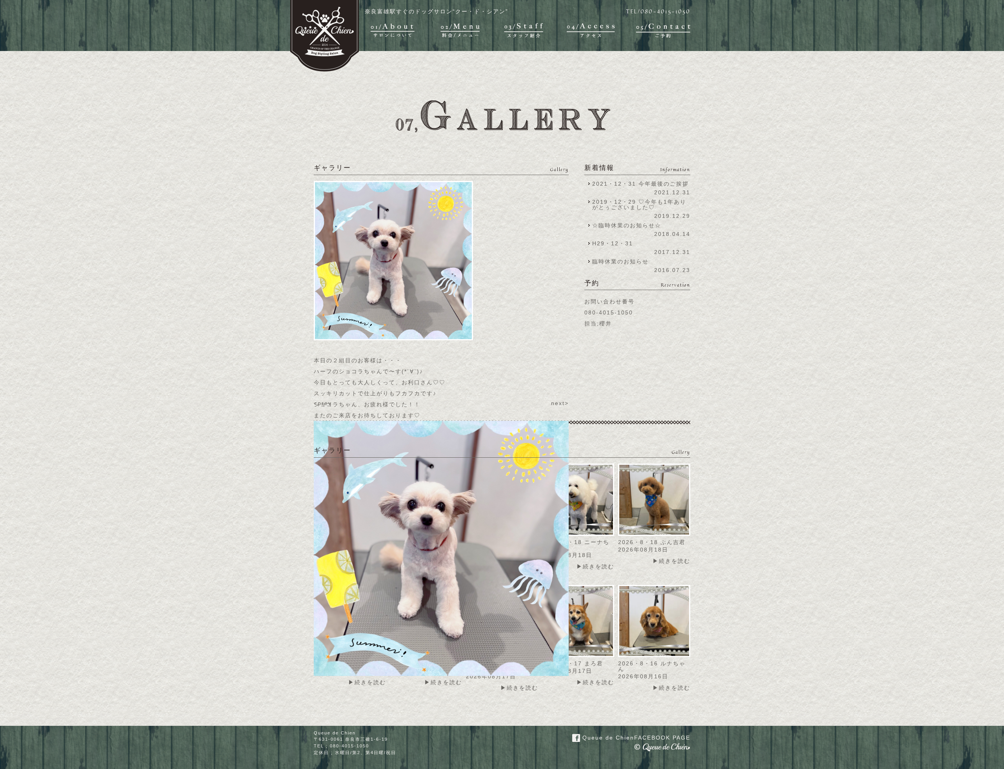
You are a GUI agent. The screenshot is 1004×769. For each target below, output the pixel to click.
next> (560, 403)
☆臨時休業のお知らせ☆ (626, 225)
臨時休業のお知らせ (620, 261)
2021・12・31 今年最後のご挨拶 (640, 184)
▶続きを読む (595, 566)
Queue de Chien (635, 737)
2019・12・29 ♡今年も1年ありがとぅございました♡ (639, 204)
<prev (323, 403)
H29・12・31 (615, 243)
